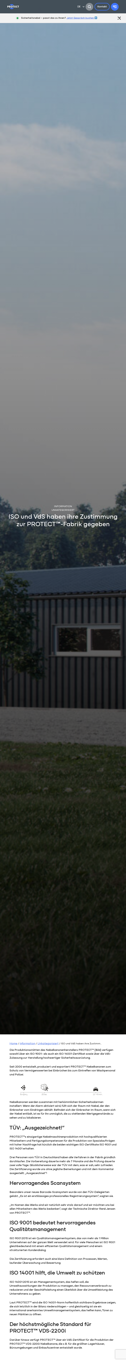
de (79, 7)
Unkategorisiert (48, 1043)
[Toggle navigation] (115, 7)
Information (27, 1043)
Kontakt (102, 7)
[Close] (119, 18)
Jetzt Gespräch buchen (80, 18)
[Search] (89, 7)
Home (13, 1043)
